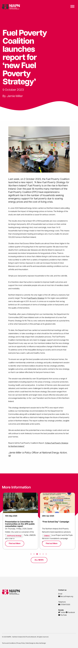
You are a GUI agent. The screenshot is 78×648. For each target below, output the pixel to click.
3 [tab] (37, 554)
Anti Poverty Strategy (14, 536)
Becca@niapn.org (66, 596)
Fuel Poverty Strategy (35, 298)
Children (47, 536)
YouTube (63, 615)
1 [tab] (31, 554)
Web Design (30, 643)
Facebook (71, 612)
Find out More (14, 544)
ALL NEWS (39, 560)
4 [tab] (41, 554)
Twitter (62, 612)
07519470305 (65, 605)
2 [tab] (34, 554)
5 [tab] (44, 554)
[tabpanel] (20, 522)
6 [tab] (47, 554)
